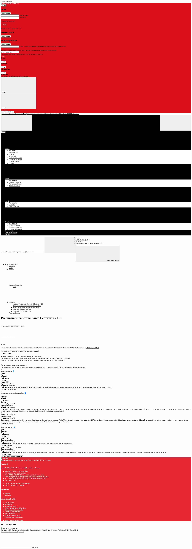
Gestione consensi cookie (13, 515)
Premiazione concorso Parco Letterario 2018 (27, 306)
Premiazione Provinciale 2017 (22, 309)
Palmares (79, 241)
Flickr (10, 268)
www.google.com (6, 371)
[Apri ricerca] (175, 123)
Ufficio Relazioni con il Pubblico (15, 508)
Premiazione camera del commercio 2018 (26, 307)
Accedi (4, 5)
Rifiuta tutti (17, 351)
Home (78, 238)
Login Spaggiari (52, 50)
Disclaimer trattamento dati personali (12, 532)
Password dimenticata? (8, 21)
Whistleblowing (10, 513)
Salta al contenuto (6, 1)
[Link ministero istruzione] (9, 3)
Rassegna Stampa (14, 313)
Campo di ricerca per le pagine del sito (13, 252)
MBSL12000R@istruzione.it (26, 475)
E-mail (22, 46)
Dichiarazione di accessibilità (14, 510)
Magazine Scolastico (15, 285)
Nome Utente (24, 15)
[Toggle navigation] (16, 123)
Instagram (12, 266)
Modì (14, 287)
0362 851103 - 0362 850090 (17, 473)
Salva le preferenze (16, 456)
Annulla (4, 112)
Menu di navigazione (113, 260)
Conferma (11, 112)
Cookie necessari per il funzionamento (13, 365)
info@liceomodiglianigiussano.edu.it (28, 477)
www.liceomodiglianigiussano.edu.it (12, 393)
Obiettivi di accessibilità (12, 512)
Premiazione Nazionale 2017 (22, 311)
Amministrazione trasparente (14, 517)
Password (23, 17)
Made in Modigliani (82, 240)
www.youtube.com (7, 427)
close (3, 131)
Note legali (8, 504)
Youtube (11, 269)
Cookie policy (9, 503)
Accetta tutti (31, 351)
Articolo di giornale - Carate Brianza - (13, 326)
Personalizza (5, 351)
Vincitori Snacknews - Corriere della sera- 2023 (28, 304)
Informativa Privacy (11, 506)
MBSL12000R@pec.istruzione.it (27, 478)
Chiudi (3, 61)
